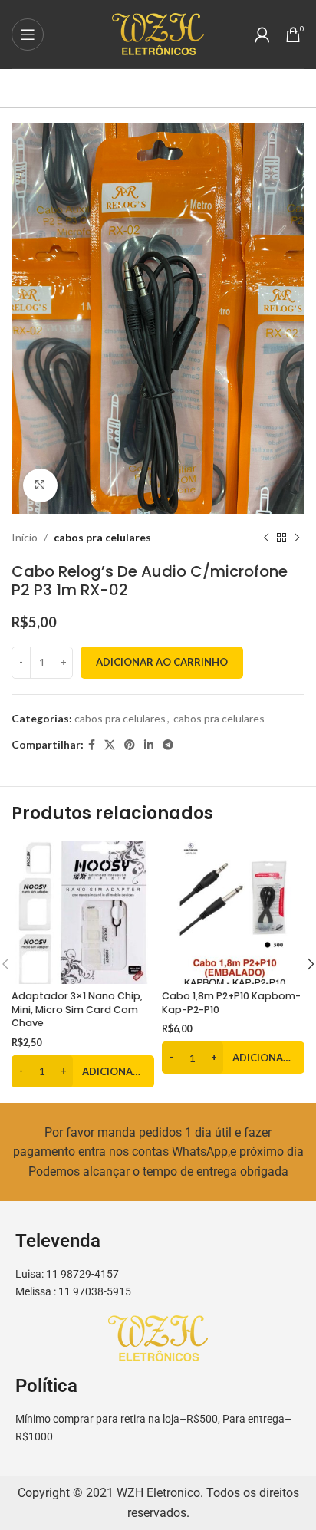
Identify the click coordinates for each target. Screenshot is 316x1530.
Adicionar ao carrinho (162, 662)
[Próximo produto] (296, 538)
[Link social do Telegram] (168, 745)
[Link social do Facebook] (92, 745)
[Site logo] (158, 32)
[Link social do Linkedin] (149, 745)
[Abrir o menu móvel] (27, 34)
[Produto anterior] (266, 538)
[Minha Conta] (262, 34)
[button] (83, 1071)
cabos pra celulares (102, 537)
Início (25, 537)
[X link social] (110, 745)
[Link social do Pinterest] (130, 745)
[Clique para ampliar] (40, 486)
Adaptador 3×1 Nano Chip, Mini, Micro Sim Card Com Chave (77, 1009)
